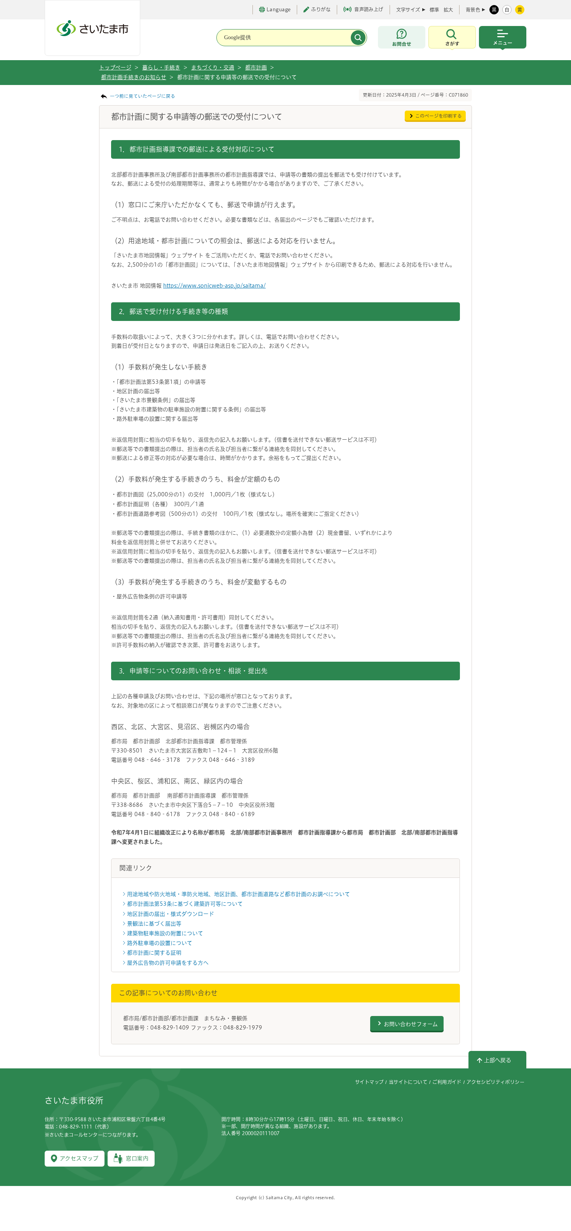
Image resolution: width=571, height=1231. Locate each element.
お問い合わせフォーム (411, 1024)
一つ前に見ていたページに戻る (142, 96)
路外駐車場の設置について (159, 943)
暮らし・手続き (161, 67)
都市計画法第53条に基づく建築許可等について (185, 904)
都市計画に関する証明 (154, 952)
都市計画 (256, 67)
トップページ (115, 67)
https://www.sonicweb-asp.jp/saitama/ (214, 285)
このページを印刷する (438, 116)
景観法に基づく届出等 (154, 923)
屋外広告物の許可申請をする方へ (168, 963)
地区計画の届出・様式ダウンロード (170, 914)
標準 (434, 9)
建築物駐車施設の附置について (165, 933)
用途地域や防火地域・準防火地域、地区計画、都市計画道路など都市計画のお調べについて (238, 894)
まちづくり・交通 (212, 67)
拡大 (448, 9)
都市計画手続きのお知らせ (133, 77)
